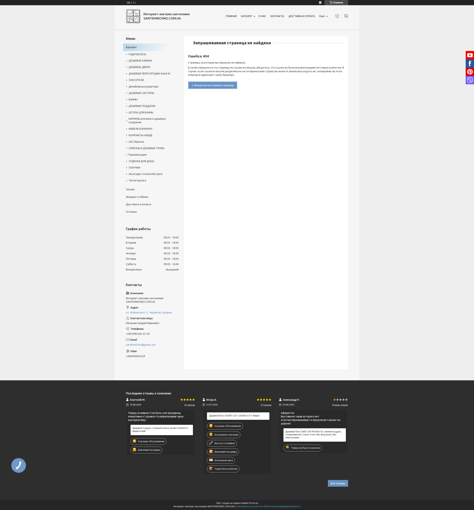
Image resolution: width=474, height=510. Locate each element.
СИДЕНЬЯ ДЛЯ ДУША (141, 161)
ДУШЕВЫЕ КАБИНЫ (140, 60)
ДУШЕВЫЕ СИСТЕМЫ (141, 93)
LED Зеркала (136, 141)
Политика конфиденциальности (283, 506)
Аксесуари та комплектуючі (145, 173)
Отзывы (131, 211)
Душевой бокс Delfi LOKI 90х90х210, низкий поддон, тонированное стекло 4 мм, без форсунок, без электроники (313, 434)
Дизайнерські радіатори (143, 86)
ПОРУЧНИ (134, 167)
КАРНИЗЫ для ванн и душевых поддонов (147, 120)
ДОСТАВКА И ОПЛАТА (301, 16)
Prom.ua (253, 503)
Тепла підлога (137, 180)
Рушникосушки (138, 154)
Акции (130, 189)
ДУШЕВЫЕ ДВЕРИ (139, 67)
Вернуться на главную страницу (214, 85)
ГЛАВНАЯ (231, 16)
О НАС (262, 16)
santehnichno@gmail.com (141, 344)
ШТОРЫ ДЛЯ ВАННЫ (141, 112)
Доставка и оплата (138, 204)
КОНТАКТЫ (277, 16)
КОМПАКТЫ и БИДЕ (140, 135)
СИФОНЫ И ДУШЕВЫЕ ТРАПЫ (146, 148)
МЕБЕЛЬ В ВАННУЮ (140, 128)
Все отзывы (338, 483)
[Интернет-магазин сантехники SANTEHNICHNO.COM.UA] (133, 16)
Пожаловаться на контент (249, 506)
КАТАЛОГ (246, 16)
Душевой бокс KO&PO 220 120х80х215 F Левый (234, 415)
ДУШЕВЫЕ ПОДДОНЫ (142, 105)
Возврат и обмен (137, 196)
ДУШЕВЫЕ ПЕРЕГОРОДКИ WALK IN (149, 73)
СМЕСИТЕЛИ (136, 80)
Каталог (131, 47)
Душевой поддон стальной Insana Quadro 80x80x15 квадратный (160, 429)
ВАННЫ (133, 99)
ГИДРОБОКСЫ (137, 54)
